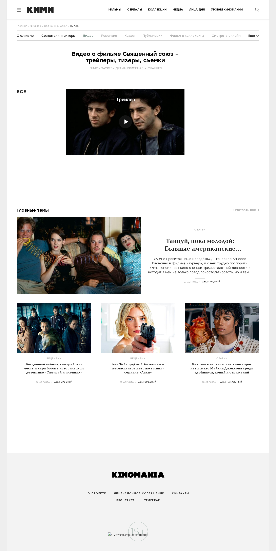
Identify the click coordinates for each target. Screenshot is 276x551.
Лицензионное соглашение (139, 493)
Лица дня (197, 9)
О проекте (97, 493)
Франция (155, 68)
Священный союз (55, 26)
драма (121, 68)
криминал (135, 68)
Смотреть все (244, 210)
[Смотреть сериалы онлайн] (138, 536)
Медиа (178, 9)
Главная (22, 26)
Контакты (180, 493)
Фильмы (114, 9)
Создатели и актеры (58, 36)
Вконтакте (125, 500)
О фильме (25, 36)
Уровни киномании (227, 9)
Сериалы (134, 9)
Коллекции (157, 9)
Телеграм (152, 500)
